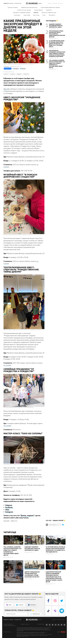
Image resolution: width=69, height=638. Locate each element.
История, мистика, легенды (24, 10)
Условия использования (8, 624)
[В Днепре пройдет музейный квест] (24, 206)
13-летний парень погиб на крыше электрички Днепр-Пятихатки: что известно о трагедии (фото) (56, 43)
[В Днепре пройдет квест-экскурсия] (24, 117)
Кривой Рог (49, 10)
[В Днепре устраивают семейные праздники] (24, 390)
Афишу (49, 3)
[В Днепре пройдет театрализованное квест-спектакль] (24, 301)
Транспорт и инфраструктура (49, 12)
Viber (7, 510)
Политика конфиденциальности (10, 625)
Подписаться (36, 614)
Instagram (9, 512)
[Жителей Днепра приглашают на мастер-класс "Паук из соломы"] (24, 450)
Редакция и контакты (25, 624)
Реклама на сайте (41, 624)
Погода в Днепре (38, 10)
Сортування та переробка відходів (21, 12)
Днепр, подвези (27, 515)
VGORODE (33, 619)
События (36, 12)
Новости (6, 3)
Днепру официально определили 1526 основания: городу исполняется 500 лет (32, 574)
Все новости (52, 15)
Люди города (27, 15)
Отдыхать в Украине (13, 7)
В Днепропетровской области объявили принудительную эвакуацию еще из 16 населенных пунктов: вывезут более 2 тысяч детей (54, 577)
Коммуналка (17, 15)
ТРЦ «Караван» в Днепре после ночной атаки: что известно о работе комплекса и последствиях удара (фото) (57, 64)
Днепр (40, 619)
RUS (61, 3)
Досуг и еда (36, 15)
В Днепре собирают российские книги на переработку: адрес (56, 25)
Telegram (8, 505)
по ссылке (7, 365)
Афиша (11, 3)
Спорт (44, 15)
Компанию (55, 3)
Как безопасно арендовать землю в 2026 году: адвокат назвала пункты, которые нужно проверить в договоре (57, 53)
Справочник (17, 3)
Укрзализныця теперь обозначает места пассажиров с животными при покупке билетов (57, 34)
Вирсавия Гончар (10, 71)
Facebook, (9, 507)
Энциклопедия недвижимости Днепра (50, 7)
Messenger (33, 605)
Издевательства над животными (29, 7)
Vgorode (6, 89)
